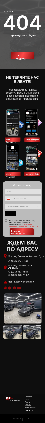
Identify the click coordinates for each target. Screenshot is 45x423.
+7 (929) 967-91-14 (18, 271)
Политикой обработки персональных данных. (24, 226)
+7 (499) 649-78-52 (18, 275)
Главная (28, 397)
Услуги (27, 402)
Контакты (29, 410)
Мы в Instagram (33, 140)
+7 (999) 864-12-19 (18, 261)
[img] (9, 288)
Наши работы (30, 407)
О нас (27, 399)
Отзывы (28, 405)
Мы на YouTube (33, 174)
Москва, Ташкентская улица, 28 (20, 266)
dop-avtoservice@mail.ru (21, 281)
